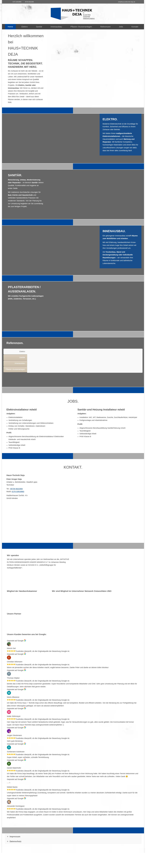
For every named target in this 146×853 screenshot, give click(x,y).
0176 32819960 (17, 2)
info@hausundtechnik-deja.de (126, 2)
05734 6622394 (29, 2)
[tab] (15, 352)
